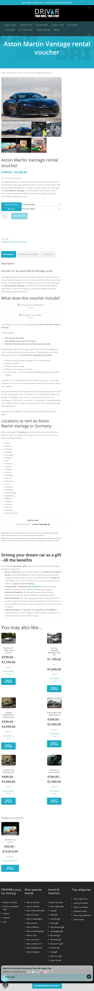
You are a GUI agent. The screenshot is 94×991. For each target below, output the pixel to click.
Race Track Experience (82, 915)
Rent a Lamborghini (34, 919)
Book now (10, 977)
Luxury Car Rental (81, 903)
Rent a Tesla (31, 935)
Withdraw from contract (47, 986)
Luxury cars (42, 25)
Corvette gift (55, 919)
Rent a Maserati (33, 952)
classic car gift (55, 960)
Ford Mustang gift (57, 927)
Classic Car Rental (81, 907)
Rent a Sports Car (81, 899)
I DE (90, 8)
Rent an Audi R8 (33, 902)
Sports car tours (56, 902)
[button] (5, 985)
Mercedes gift (55, 939)
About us (6, 918)
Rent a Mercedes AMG (35, 910)
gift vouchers (34, 586)
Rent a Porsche (33, 915)
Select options (8, 681)
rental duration (11, 204)
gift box (11, 209)
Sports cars (26, 25)
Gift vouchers (26, 30)
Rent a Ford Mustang (35, 931)
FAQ (4, 922)
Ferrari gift (54, 923)
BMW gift (54, 915)
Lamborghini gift (56, 931)
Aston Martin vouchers (15, 73)
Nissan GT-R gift (56, 944)
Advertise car (43, 30)
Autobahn (72, 25)
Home (3, 73)
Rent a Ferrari (32, 923)
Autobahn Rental (80, 911)
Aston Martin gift (56, 906)
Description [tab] (8, 254)
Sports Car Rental (10, 902)
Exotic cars (10, 25)
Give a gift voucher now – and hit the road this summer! (47, 2)
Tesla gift (53, 952)
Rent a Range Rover (34, 948)
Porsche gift (55, 948)
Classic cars (58, 25)
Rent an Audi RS (33, 906)
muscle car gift (56, 956)
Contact (6, 913)
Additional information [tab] (28, 254)
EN (88, 8)
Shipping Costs (16, 178)
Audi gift (53, 910)
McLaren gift (55, 935)
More (56, 30)
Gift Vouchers (79, 919)
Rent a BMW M (33, 927)
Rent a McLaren (33, 939)
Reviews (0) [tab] (49, 254)
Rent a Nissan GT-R (34, 944)
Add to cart (19, 216)
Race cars (10, 30)
